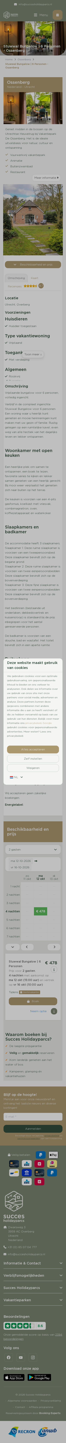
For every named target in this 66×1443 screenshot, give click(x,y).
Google (47, 723)
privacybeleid (33, 723)
